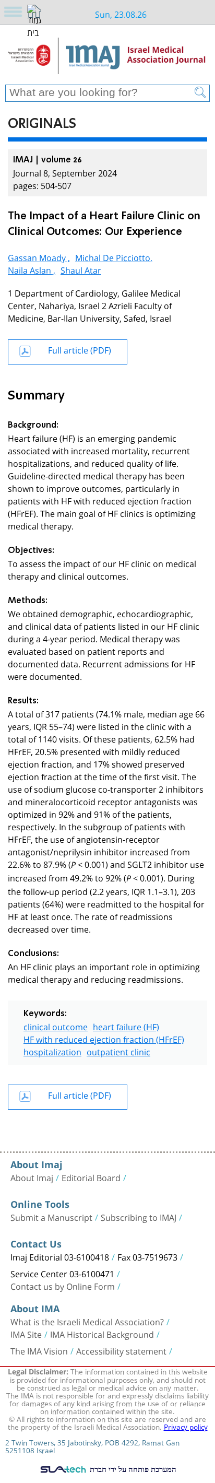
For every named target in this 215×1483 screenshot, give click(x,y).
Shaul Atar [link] (81, 269)
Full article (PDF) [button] (79, 349)
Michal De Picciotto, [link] (113, 256)
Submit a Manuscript (51, 1216)
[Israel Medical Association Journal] (107, 58)
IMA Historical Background (102, 1333)
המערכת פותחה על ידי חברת (132, 1469)
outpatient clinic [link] (118, 1051)
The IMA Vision (39, 1350)
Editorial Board (91, 1177)
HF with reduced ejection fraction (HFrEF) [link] (103, 1038)
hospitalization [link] (52, 1051)
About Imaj (31, 1177)
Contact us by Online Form (62, 1285)
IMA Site (26, 1333)
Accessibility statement (121, 1350)
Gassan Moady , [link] (39, 256)
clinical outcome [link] (55, 1025)
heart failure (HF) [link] (126, 1025)
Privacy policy (186, 1426)
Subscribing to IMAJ (138, 1216)
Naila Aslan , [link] (31, 269)
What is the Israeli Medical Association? (87, 1321)
